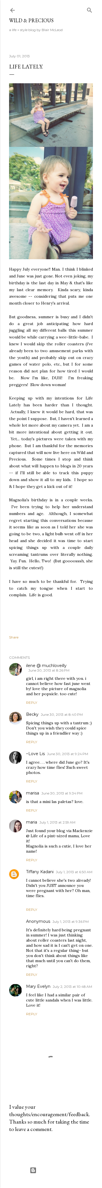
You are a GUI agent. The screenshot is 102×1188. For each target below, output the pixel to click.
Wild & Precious (31, 20)
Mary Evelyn (38, 986)
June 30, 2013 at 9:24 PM (67, 754)
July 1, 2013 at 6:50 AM (74, 872)
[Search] (89, 9)
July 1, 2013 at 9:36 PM (70, 921)
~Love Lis (35, 753)
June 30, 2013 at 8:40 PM (62, 714)
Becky (32, 714)
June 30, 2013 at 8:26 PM (48, 670)
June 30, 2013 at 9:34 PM (61, 793)
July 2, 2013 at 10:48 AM (72, 986)
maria (31, 822)
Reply (31, 702)
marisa (32, 793)
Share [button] (13, 637)
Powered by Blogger (55, 1170)
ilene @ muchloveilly (46, 665)
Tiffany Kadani (40, 871)
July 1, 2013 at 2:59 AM (57, 822)
